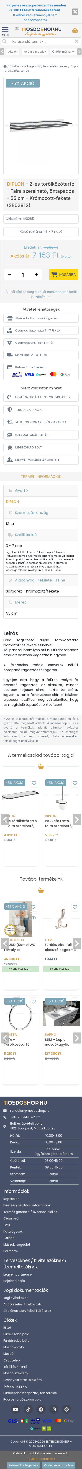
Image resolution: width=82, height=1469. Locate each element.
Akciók (13, 51)
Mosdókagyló (13, 1347)
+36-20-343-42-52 (25, 1117)
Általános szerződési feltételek (27, 1311)
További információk (41, 1458)
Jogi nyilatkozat (15, 1298)
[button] (41, 318)
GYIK (6, 1225)
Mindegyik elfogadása (59, 1465)
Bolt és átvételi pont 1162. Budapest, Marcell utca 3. (33, 1125)
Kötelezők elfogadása (23, 1465)
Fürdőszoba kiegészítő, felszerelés (30, 1393)
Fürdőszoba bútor (17, 1341)
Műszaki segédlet (16, 1244)
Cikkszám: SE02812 (20, 218)
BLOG (7, 1328)
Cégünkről (11, 1218)
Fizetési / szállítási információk (27, 1205)
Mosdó (8, 1354)
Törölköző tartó (15, 1367)
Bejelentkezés (14, 1281)
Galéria (9, 1238)
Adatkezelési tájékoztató (22, 1304)
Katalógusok (13, 1231)
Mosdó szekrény (15, 1373)
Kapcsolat (11, 1199)
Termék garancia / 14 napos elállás (30, 1212)
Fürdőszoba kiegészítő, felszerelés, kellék (39, 66)
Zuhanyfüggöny (15, 1386)
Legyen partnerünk (17, 1274)
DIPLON (16, 184)
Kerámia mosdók (34, 51)
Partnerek (10, 1251)
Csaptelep (11, 1360)
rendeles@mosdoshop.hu (29, 1111)
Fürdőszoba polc (16, 1334)
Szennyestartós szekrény (22, 1380)
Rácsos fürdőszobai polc (22, 1399)
